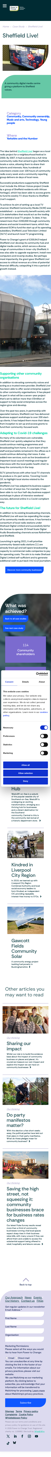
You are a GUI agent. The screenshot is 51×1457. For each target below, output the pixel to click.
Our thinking (13, 1037)
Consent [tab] (9, 682)
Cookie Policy (25, 1414)
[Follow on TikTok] (8, 1443)
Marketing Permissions (17, 1345)
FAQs (40, 1300)
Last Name (11, 1326)
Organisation (12, 1334)
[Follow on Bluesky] (14, 1443)
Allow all (25, 765)
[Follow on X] (8, 1436)
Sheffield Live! (25, 151)
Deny (25, 781)
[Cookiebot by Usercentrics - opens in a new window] (36, 674)
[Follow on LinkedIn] (15, 1436)
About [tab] (42, 682)
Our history (12, 1300)
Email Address (13, 1309)
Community (14, 116)
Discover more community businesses (24, 570)
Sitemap (9, 1411)
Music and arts (15, 119)
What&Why (39, 1431)
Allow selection (25, 773)
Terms (19, 1411)
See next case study (14, 628)
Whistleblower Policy (16, 1417)
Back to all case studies (15, 618)
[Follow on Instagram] (29, 1436)
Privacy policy (31, 1411)
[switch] (44, 736)
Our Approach (14, 1297)
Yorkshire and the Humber (22, 138)
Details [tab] (25, 682)
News (28, 1297)
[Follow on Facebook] (22, 1436)
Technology (32, 119)
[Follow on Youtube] (36, 1436)
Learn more (39, 1390)
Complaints (11, 1414)
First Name (11, 1318)
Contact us (28, 1300)
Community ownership (35, 116)
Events (38, 1297)
